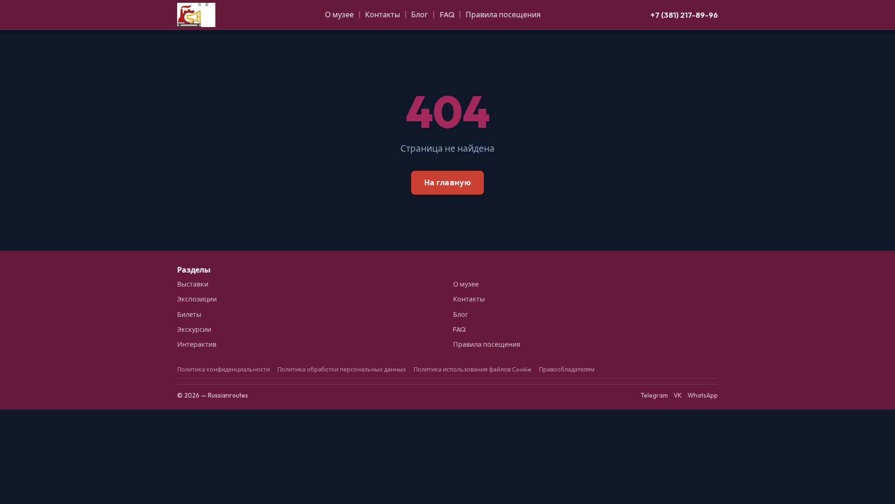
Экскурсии (194, 329)
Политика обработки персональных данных (341, 369)
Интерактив (196, 344)
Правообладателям (567, 369)
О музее (339, 14)
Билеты (189, 314)
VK (678, 395)
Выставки (192, 284)
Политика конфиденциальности (223, 369)
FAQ (447, 14)
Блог (419, 14)
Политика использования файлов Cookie (472, 369)
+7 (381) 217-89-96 (684, 15)
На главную (447, 182)
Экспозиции (197, 299)
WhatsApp (703, 395)
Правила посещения (503, 14)
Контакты (382, 14)
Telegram (654, 395)
